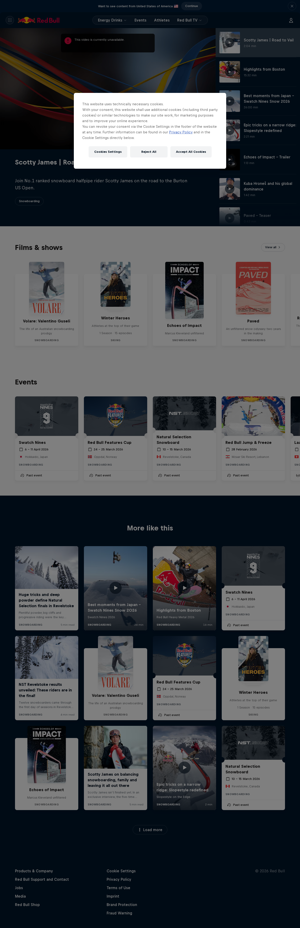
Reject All (148, 151)
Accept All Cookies (191, 151)
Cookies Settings (108, 151)
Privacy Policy (181, 132)
